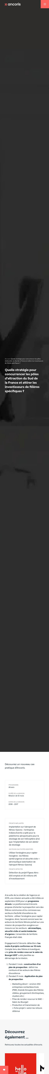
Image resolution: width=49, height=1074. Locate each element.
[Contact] (4, 1070)
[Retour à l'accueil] (14, 4)
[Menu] (45, 4)
